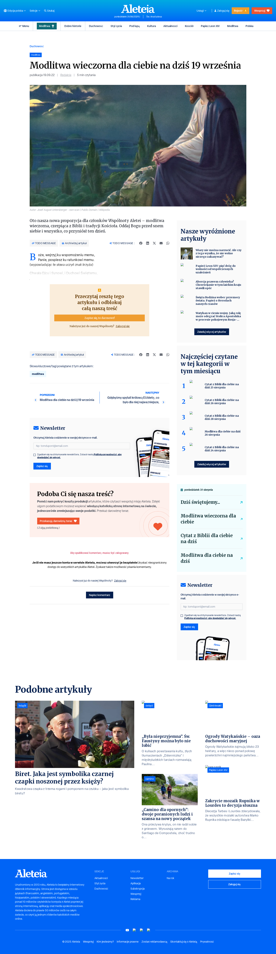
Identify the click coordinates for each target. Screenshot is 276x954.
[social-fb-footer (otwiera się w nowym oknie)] (134, 930)
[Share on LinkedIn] (147, 243)
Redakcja (65, 75)
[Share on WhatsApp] (167, 243)
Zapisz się (42, 466)
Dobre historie (72, 26)
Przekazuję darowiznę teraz (56, 521)
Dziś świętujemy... (200, 502)
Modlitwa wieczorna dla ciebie (208, 519)
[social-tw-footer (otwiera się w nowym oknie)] (141, 930)
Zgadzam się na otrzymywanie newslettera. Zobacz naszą (79, 456)
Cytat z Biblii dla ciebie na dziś (207, 538)
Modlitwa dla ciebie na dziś (207, 558)
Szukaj (50, 10)
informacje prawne (128, 941)
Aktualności (170, 26)
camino (150, 779)
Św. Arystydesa (154, 16)
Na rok (170, 878)
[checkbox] (34, 455)
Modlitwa (44, 26)
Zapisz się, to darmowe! (99, 318)
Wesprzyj (259, 10)
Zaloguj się (223, 10)
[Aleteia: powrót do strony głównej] (138, 8)
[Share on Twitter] (154, 243)
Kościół (189, 26)
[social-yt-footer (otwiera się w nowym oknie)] (127, 930)
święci (149, 705)
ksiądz (22, 705)
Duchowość (96, 26)
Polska (249, 26)
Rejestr (238, 10)
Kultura (151, 26)
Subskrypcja (137, 888)
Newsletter (137, 878)
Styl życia (116, 26)
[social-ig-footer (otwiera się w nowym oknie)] (148, 930)
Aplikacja (135, 883)
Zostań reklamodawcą (154, 941)
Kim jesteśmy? (105, 941)
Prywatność (207, 941)
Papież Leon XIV (210, 26)
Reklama (135, 899)
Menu (25, 26)
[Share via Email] (161, 243)
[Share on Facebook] (140, 243)
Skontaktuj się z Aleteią (183, 941)
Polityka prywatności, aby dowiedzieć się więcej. (210, 618)
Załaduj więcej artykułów (211, 331)
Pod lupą (134, 26)
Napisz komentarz (99, 595)
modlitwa (38, 374)
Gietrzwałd (215, 705)
